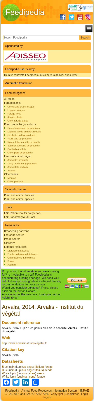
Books (10, 261)
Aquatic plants (14, 117)
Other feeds (11, 174)
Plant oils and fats (16, 149)
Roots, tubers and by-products (23, 142)
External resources (15, 246)
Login (84, 394)
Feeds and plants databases (22, 254)
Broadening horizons (16, 231)
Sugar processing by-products (23, 145)
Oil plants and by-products (21, 135)
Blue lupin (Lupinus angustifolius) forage (27, 366)
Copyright (57, 394)
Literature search (14, 235)
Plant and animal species (19, 199)
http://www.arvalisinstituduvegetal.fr (24, 343)
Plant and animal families (19, 195)
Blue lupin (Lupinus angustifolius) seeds (27, 370)
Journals (12, 264)
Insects (11, 170)
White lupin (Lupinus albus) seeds (23, 373)
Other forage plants (17, 120)
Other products (15, 181)
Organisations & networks (21, 257)
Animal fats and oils (17, 167)
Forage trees (14, 113)
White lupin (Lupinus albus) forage (23, 376)
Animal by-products (17, 160)
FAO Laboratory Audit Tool (19, 217)
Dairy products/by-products (22, 163)
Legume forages (16, 110)
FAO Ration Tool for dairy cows (22, 213)
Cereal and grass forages (21, 106)
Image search (12, 239)
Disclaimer (72, 394)
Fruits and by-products (19, 138)
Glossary (9, 242)
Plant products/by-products (20, 124)
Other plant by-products (20, 152)
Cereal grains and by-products (23, 128)
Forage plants (12, 102)
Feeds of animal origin (17, 156)
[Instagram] (87, 17)
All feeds (9, 98)
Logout (47, 397)
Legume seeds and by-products (24, 131)
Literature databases (18, 250)
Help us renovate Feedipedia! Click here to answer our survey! (41, 75)
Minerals (11, 178)
